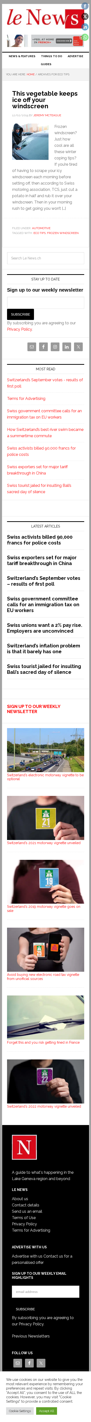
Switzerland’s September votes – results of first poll (43, 581)
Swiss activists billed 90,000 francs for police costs (40, 540)
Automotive (41, 228)
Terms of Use (24, 1217)
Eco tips (39, 233)
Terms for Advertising (26, 398)
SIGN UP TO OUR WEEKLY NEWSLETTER (33, 709)
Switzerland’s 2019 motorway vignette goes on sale (43, 909)
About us (20, 1199)
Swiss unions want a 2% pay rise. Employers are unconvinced (44, 628)
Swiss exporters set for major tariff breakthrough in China (42, 560)
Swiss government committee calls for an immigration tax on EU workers (43, 604)
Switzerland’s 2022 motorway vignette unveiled (44, 1106)
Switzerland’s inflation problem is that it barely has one (43, 648)
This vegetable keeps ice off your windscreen (45, 100)
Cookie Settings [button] (20, 1411)
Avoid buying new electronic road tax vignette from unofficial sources (43, 977)
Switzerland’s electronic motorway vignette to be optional (45, 777)
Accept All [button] (46, 1411)
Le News (45, 20)
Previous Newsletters (31, 1336)
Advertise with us (27, 1256)
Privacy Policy (19, 329)
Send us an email (27, 1211)
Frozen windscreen (63, 233)
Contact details (25, 1205)
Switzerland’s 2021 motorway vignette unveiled (44, 843)
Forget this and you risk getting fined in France (43, 1042)
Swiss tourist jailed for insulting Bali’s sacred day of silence (44, 669)
